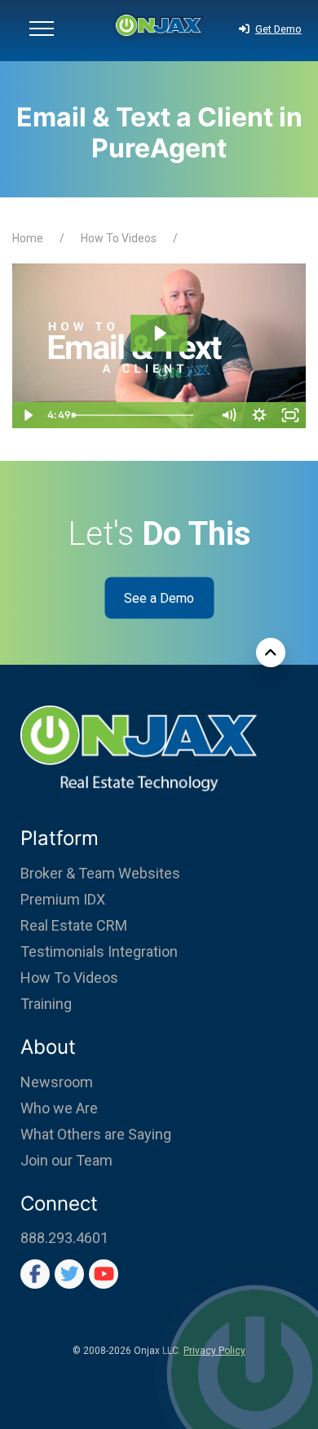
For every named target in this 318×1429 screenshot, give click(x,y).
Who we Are (59, 1108)
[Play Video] (27, 415)
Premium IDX (62, 899)
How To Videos (119, 238)
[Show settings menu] (259, 415)
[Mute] (228, 415)
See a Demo (159, 598)
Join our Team (66, 1160)
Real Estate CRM (73, 925)
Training (46, 1003)
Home (27, 238)
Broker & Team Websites (100, 873)
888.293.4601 (64, 1237)
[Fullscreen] (290, 415)
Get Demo (278, 29)
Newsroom (56, 1082)
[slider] (143, 415)
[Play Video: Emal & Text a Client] (159, 333)
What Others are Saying (95, 1134)
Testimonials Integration (99, 951)
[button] (41, 30)
